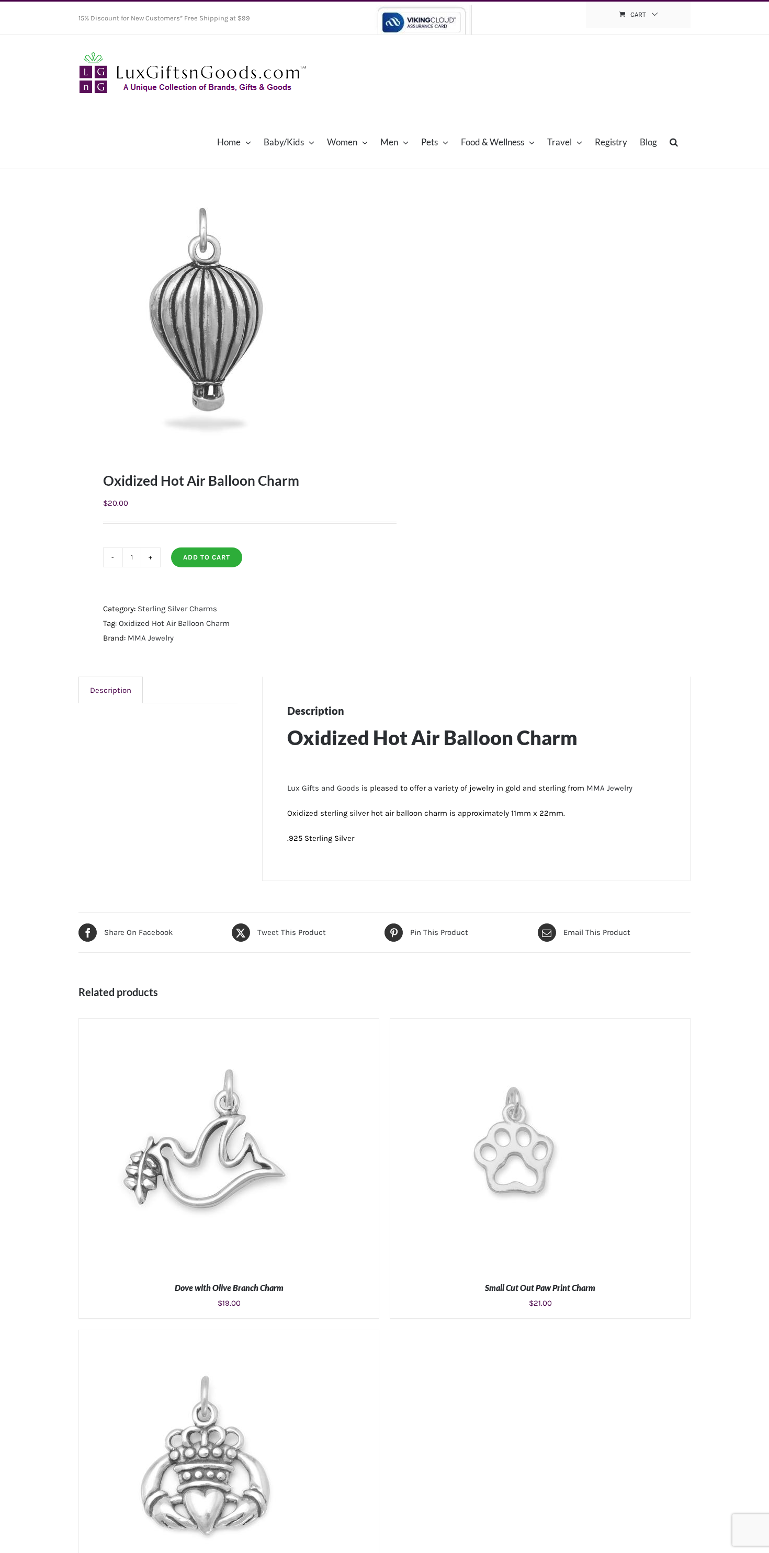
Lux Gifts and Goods (323, 788)
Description (110, 690)
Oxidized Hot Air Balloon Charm (174, 623)
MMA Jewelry (151, 638)
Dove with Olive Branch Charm (229, 1288)
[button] (674, 142)
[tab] (110, 690)
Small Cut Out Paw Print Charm (540, 1288)
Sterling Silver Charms (177, 608)
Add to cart (206, 557)
